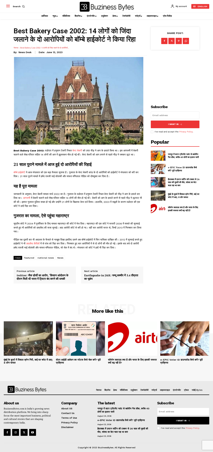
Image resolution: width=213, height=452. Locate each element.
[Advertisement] (175, 75)
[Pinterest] (179, 41)
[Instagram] (15, 432)
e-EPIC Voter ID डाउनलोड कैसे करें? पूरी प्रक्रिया (181, 361)
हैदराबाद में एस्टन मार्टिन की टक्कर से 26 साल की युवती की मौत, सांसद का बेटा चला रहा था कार (183, 182)
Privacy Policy (186, 132)
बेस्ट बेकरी (78, 150)
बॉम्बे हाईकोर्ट (19, 172)
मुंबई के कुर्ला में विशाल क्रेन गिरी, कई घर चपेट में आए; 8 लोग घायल (183, 196)
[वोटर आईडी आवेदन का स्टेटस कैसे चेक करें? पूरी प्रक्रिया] (80, 338)
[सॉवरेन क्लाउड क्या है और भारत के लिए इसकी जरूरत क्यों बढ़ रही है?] (158, 209)
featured (29, 258)
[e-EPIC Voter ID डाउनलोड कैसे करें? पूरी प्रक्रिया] (158, 169)
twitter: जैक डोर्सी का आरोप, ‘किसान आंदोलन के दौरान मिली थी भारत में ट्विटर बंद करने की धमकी (42, 277)
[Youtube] (32, 432)
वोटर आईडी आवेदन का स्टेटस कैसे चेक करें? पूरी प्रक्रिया (78, 361)
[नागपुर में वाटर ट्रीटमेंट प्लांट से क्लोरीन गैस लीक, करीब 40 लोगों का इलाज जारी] (158, 156)
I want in (173, 124)
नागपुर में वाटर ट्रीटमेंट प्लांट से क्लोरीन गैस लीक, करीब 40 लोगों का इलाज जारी (183, 156)
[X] (171, 41)
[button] (19, 6)
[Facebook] (164, 41)
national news (46, 258)
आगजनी (27, 197)
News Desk (25, 52)
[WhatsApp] (186, 41)
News (60, 258)
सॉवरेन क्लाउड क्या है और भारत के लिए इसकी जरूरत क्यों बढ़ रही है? (183, 209)
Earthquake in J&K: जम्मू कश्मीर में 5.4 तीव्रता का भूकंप (111, 277)
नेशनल (16, 47)
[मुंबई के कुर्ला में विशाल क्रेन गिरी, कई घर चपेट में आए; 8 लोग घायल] (158, 195)
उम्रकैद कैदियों (33, 243)
